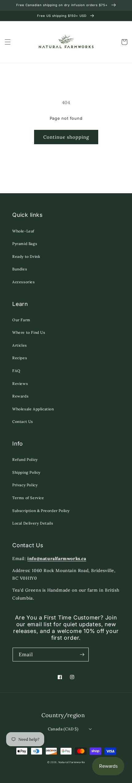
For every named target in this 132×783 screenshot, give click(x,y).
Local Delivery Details (32, 523)
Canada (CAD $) (63, 729)
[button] (7, 42)
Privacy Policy (24, 485)
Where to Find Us (28, 332)
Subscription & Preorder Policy (41, 510)
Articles (19, 345)
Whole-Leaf (23, 231)
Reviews (20, 383)
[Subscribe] (82, 654)
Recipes (19, 358)
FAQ (16, 370)
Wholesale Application (33, 409)
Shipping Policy (26, 472)
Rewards (20, 396)
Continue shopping (66, 137)
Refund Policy (25, 459)
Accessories (23, 282)
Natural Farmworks (71, 762)
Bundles (19, 269)
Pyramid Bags (24, 243)
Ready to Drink (26, 256)
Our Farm (21, 320)
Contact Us (22, 421)
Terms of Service (28, 497)
